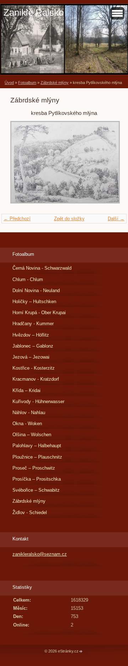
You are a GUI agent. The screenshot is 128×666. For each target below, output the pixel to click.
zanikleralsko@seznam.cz (39, 554)
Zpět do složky (69, 218)
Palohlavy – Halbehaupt (36, 445)
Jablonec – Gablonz (32, 346)
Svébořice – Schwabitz (36, 490)
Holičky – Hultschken (34, 301)
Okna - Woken (27, 423)
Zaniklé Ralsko (34, 12)
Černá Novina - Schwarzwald (41, 268)
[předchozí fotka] (22, 166)
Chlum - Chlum (27, 279)
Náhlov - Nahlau (28, 412)
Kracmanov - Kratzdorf (35, 379)
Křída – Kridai (26, 390)
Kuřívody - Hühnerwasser (38, 401)
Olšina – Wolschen (31, 434)
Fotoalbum (27, 82)
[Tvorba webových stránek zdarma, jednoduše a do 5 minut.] (81, 651)
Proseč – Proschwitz (33, 468)
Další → (116, 218)
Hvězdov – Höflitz (30, 335)
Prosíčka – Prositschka (36, 479)
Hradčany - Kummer (33, 323)
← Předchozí (17, 218)
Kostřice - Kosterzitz (33, 368)
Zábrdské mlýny (55, 82)
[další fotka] (106, 166)
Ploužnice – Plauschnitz (37, 457)
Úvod (9, 82)
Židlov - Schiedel (29, 512)
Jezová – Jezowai (30, 357)
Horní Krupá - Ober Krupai (39, 312)
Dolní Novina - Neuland (36, 290)
